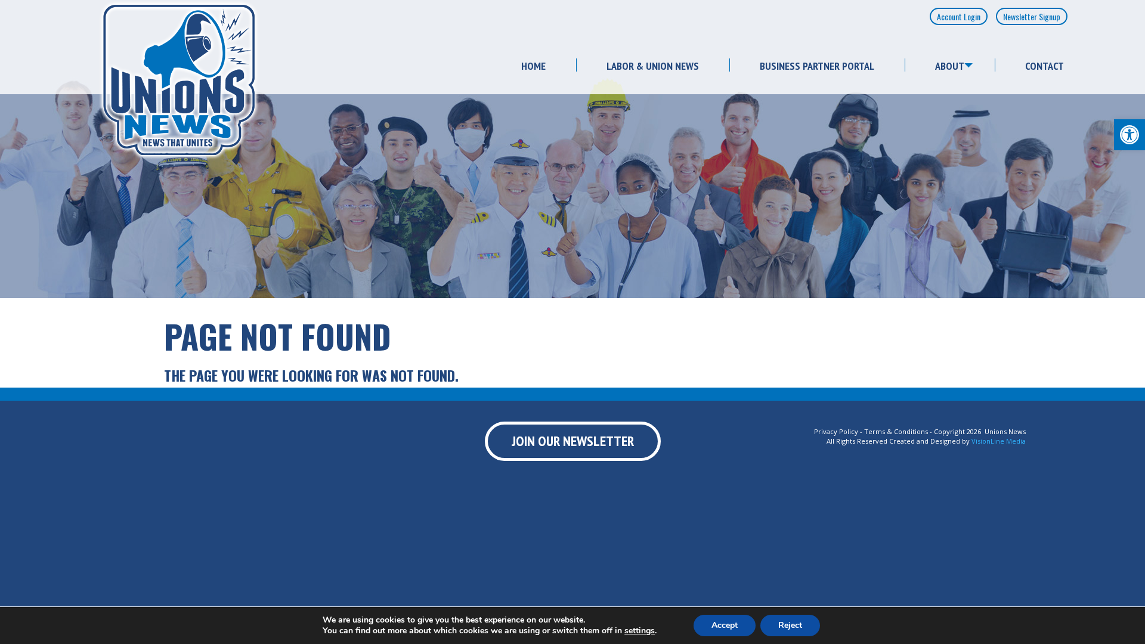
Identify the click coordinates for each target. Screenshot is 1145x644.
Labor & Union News (652, 66)
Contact (1044, 66)
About (949, 66)
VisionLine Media (998, 440)
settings (639, 631)
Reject (790, 625)
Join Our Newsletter (573, 441)
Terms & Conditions (896, 431)
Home (533, 66)
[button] (1129, 134)
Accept (724, 625)
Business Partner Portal (817, 66)
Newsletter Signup (1031, 16)
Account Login (958, 16)
